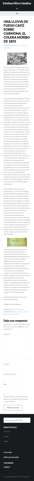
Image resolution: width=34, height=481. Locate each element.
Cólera (26, 311)
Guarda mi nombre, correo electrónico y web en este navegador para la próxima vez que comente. (16, 399)
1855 (15, 311)
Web (5, 384)
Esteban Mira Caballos (17, 3)
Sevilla (18, 314)
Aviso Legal (8, 452)
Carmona (20, 311)
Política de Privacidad (11, 457)
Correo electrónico (10, 374)
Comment (7, 334)
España (13, 314)
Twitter (6, 441)
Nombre (7, 364)
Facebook (7, 431)
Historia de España (18, 309)
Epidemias (7, 314)
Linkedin (6, 436)
